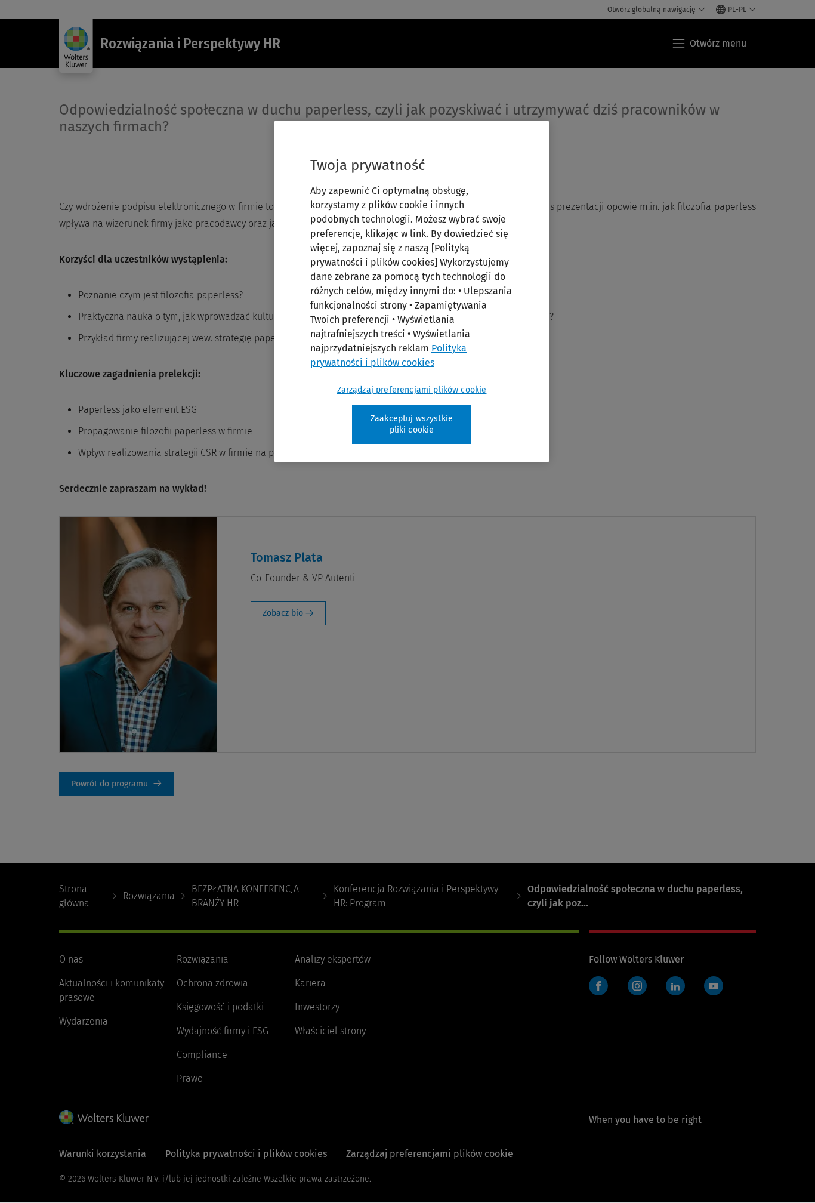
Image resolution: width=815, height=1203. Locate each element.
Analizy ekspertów (333, 959)
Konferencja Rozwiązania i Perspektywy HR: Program (416, 896)
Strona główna (74, 896)
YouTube (713, 985)
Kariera (310, 983)
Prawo (190, 1078)
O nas (71, 959)
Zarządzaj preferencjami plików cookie (412, 390)
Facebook (598, 985)
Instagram (637, 985)
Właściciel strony (330, 1031)
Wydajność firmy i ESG (222, 1031)
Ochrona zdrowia (212, 983)
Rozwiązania (149, 896)
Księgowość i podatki (220, 1007)
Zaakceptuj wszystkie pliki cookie (412, 425)
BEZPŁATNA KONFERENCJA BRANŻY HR (245, 896)
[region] (411, 291)
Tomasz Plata (287, 557)
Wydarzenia (83, 1021)
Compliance (202, 1054)
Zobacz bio (283, 613)
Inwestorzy (317, 1007)
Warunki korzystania (102, 1153)
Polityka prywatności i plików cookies (246, 1153)
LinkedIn (675, 985)
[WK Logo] (104, 1117)
